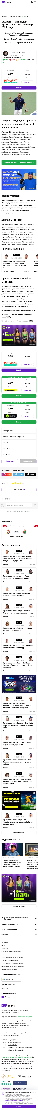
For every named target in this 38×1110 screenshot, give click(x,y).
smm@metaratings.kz (15, 1042)
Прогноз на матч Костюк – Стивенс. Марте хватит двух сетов (17, 743)
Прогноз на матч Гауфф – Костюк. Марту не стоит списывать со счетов (18, 612)
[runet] (4, 1076)
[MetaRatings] (8, 1005)
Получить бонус (19, 906)
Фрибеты (5, 935)
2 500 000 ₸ (28, 82)
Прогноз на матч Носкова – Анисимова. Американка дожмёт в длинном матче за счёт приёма (17, 706)
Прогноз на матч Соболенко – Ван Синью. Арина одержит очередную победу (17, 762)
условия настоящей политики (14, 1100)
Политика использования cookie (12, 963)
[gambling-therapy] (6, 1089)
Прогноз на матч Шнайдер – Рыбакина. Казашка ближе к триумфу (19, 646)
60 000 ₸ (28, 416)
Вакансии (5, 948)
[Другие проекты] (7, 2)
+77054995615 (12, 1045)
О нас (3, 945)
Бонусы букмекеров (10, 924)
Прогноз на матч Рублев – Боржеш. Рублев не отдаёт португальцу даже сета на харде (17, 782)
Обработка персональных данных (13, 966)
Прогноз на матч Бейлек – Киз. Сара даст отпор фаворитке (17, 629)
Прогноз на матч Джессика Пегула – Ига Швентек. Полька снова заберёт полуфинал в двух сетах (17, 559)
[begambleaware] (20, 1083)
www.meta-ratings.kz (25, 1016)
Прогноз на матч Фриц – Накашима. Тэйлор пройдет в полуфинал (17, 594)
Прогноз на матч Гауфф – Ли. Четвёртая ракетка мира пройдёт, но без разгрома (18, 822)
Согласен (19, 1106)
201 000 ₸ (27, 390)
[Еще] (35, 2)
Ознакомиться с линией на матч (19, 162)
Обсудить (10, 461)
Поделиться (17, 489)
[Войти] (32, 2)
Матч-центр (7, 521)
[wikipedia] (24, 1076)
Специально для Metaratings (11, 951)
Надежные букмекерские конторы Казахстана (15, 918)
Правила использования (10, 960)
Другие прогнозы (11, 545)
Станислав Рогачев (17, 52)
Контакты (5, 942)
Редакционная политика (10, 969)
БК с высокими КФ (9, 929)
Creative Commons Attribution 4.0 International (17, 1057)
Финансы (5, 988)
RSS (3, 954)
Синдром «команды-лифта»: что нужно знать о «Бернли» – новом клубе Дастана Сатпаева (12, 863)
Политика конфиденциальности (12, 957)
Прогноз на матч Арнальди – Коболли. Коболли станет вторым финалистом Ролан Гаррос (14, 264)
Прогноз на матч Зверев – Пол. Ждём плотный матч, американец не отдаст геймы (18, 725)
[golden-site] (11, 1076)
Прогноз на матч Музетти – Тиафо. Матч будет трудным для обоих (17, 577)
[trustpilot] (6, 1083)
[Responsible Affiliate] (20, 1089)
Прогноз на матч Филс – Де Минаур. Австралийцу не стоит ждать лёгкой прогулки (17, 665)
